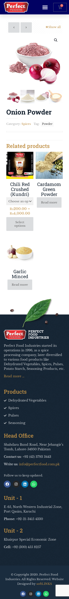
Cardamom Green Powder (49, 189)
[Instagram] (16, 484)
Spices (26, 124)
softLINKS (44, 584)
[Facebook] (7, 484)
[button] (45, 7)
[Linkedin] (24, 484)
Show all (54, 27)
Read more (49, 202)
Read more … (14, 376)
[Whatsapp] (33, 484)
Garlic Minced (20, 274)
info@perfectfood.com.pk (39, 464)
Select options (19, 223)
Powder (47, 124)
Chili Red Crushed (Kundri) (20, 189)
